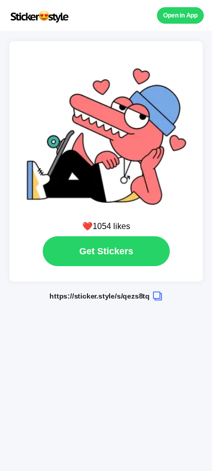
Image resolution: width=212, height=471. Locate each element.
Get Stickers (106, 251)
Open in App (180, 15)
